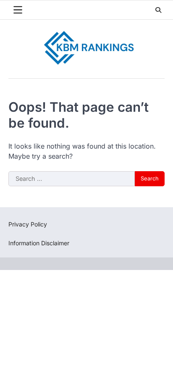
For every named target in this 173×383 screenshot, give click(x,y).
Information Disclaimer (38, 243)
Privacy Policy (27, 224)
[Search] (158, 10)
